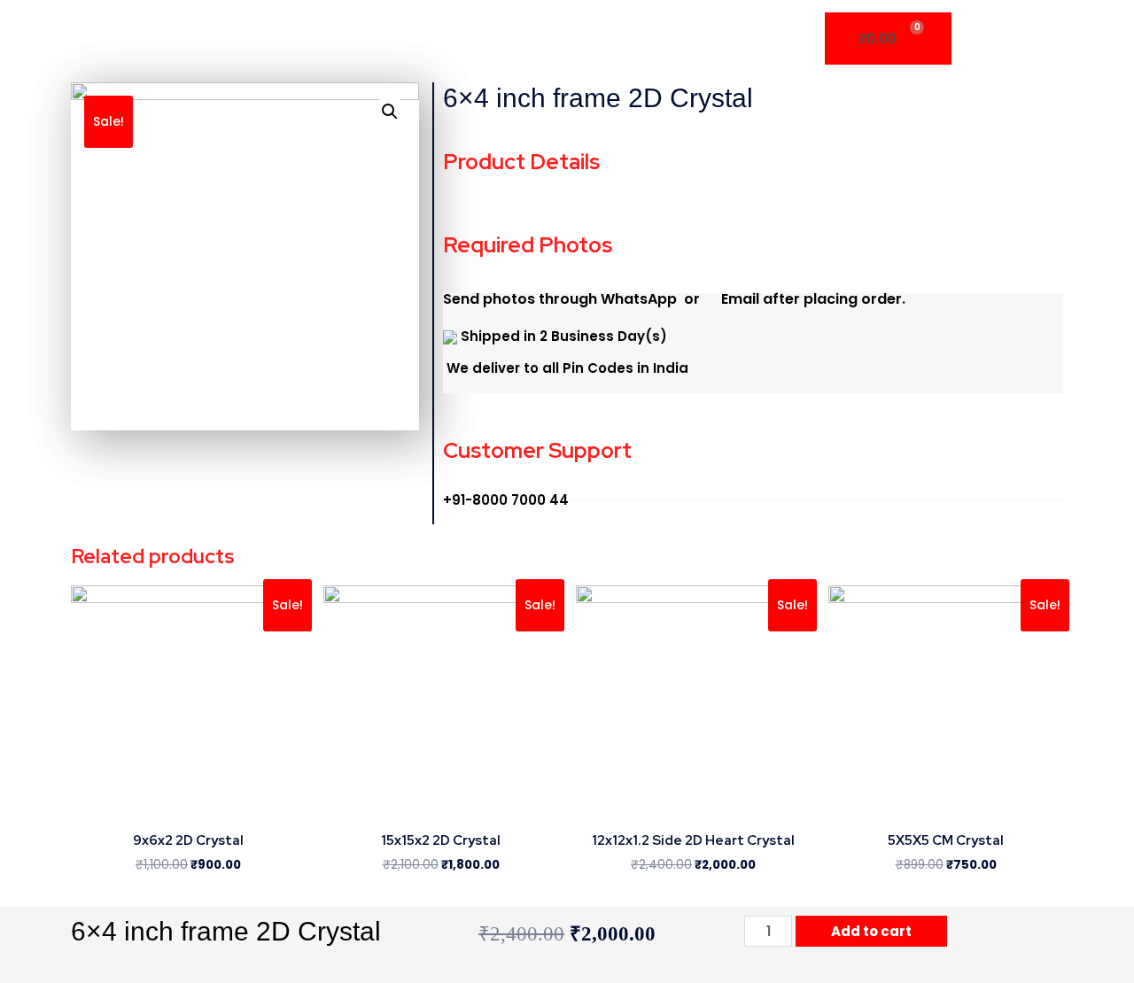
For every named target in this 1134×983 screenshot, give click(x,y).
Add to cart (871, 931)
